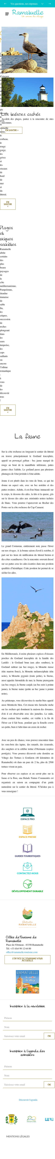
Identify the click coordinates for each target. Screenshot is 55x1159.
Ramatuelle (28, 14)
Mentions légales (18, 1136)
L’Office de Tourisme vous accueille (27, 959)
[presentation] (5, 4)
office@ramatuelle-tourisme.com (21, 952)
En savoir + (11, 130)
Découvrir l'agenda (28, 1099)
